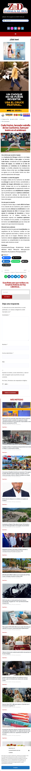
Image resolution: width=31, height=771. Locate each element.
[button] (29, 750)
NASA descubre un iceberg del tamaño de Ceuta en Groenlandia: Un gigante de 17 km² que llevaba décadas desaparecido (15, 601)
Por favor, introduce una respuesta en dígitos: (14, 380)
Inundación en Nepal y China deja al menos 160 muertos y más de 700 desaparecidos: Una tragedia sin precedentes (15, 525)
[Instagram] (12, 28)
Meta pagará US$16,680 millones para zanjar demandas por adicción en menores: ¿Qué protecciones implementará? (16, 627)
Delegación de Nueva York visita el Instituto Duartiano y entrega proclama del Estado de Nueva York (15, 550)
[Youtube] (19, 28)
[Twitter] (15, 28)
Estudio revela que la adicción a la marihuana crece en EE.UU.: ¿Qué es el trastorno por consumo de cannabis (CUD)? (15, 679)
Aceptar (15, 767)
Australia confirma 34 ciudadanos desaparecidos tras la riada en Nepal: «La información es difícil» (16, 447)
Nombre (4, 344)
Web (3, 362)
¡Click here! (14, 39)
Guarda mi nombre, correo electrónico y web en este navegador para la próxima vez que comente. (15, 375)
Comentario (6, 315)
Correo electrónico (7, 353)
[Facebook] (8, 28)
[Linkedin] (22, 28)
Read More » (4, 427)
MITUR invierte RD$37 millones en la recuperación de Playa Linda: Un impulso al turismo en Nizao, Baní (16, 575)
